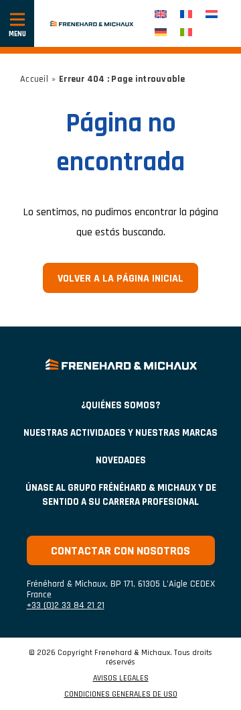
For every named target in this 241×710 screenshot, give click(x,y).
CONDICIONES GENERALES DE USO (120, 694)
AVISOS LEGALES (121, 678)
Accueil (34, 79)
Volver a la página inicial (120, 279)
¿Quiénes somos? (120, 405)
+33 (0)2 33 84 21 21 (65, 605)
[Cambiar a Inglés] (160, 14)
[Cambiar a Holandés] (211, 14)
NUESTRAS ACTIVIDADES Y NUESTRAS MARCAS (120, 432)
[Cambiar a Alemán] (160, 32)
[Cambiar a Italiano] (186, 32)
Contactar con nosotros (120, 550)
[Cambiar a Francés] (186, 14)
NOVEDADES (121, 460)
